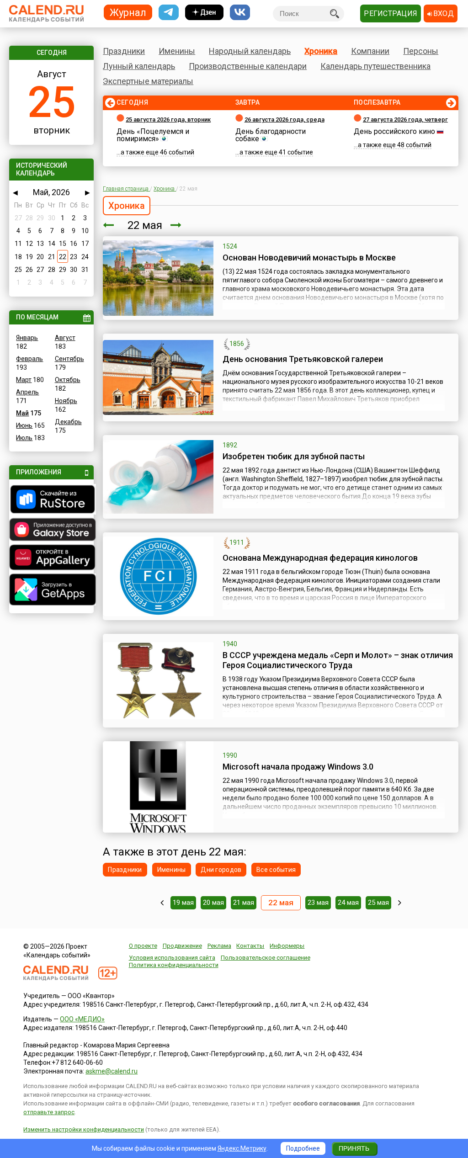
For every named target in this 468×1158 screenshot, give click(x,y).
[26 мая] (400, 902)
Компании (370, 51)
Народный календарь (250, 51)
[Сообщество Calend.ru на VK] (240, 13)
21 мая (243, 902)
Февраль (29, 358)
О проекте (143, 945)
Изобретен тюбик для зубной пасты (294, 456)
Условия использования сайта (172, 957)
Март (24, 379)
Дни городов (221, 869)
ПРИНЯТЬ (354, 1148)
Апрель (27, 392)
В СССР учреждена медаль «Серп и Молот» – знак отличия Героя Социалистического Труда (338, 660)
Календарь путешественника (375, 66)
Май (22, 413)
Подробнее (303, 1148)
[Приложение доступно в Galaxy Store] (51, 530)
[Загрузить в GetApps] (51, 591)
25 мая (378, 902)
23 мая (318, 902)
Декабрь (68, 421)
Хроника (320, 51)
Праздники (124, 51)
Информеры (287, 945)
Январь (27, 337)
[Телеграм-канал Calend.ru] (169, 13)
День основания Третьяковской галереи (303, 359)
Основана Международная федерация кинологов (320, 558)
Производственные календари (248, 66)
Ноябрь (66, 400)
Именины (177, 51)
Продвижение (182, 945)
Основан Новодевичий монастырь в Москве (309, 257)
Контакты (250, 945)
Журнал (128, 12)
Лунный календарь (139, 66)
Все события (276, 869)
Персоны (420, 51)
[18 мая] (162, 902)
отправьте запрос (48, 1112)
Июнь (24, 425)
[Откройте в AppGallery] (51, 558)
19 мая (183, 902)
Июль (24, 437)
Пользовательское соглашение (265, 957)
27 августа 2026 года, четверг (405, 119)
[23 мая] (175, 225)
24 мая (348, 902)
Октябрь (67, 379)
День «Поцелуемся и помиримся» (153, 135)
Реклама (219, 945)
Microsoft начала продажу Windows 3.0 (298, 766)
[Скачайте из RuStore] (51, 500)
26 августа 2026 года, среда (284, 119)
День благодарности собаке (270, 135)
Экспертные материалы (148, 81)
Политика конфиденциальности (173, 964)
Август (65, 337)
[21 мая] (108, 225)
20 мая (213, 902)
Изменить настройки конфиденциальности (83, 1129)
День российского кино (394, 131)
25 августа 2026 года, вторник (168, 119)
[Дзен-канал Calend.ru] (204, 13)
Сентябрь (69, 358)
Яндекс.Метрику (242, 1148)
